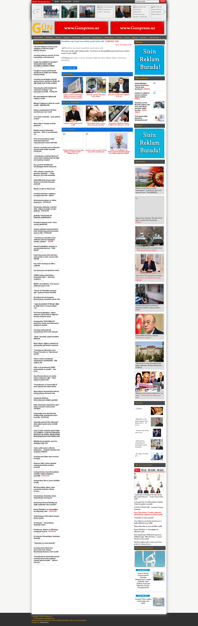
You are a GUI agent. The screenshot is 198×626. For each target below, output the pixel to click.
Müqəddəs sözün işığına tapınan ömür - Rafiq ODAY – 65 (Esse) (142, 422)
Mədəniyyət (109, 38)
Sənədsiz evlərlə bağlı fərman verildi (73, 124)
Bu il (137, 470)
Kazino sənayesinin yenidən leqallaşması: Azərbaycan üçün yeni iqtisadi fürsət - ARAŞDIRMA (149, 190)
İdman (119, 38)
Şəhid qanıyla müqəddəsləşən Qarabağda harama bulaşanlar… (141, 444)
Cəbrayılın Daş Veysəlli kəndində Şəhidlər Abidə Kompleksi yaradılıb (148, 503)
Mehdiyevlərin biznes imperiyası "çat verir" (149, 395)
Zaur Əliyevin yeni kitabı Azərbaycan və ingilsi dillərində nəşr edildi (148, 522)
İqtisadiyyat (97, 38)
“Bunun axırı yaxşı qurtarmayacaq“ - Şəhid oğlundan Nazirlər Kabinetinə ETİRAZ (149, 365)
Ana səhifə (38, 38)
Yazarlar (143, 38)
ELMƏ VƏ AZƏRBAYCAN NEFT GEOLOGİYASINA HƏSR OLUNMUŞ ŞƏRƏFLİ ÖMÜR (119, 151)
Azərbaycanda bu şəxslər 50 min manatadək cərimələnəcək (95, 151)
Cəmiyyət (76, 38)
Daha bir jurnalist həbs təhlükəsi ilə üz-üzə (118, 95)
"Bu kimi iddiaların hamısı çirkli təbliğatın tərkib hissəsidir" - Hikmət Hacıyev (73, 151)
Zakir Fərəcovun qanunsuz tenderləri (149, 278)
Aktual (58, 38)
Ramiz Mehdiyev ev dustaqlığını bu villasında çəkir (146, 530)
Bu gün (160, 470)
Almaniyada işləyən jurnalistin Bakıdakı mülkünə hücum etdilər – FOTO (148, 308)
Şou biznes (154, 38)
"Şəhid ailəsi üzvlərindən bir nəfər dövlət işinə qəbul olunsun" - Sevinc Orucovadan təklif (148, 497)
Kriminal (86, 38)
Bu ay (143, 470)
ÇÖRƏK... (139, 409)
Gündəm (49, 38)
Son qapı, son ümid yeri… (141, 455)
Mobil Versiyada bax (41, 2)
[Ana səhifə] (42, 34)
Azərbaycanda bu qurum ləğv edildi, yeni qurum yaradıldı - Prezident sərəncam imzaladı (73, 96)
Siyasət (66, 38)
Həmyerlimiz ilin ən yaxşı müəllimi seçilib (148, 526)
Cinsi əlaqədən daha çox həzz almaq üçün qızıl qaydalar (95, 124)
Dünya (134, 38)
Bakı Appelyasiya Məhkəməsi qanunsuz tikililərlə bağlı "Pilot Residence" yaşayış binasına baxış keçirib (148, 537)
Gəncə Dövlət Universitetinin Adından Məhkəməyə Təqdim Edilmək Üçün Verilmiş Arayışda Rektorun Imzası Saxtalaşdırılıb (143, 580)
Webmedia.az (44, 622)
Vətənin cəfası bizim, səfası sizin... (142, 431)
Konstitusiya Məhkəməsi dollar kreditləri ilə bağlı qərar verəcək (118, 124)
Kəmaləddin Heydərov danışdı (147, 336)
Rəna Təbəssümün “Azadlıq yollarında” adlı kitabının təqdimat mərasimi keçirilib (148, 514)
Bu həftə (151, 470)
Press (127, 38)
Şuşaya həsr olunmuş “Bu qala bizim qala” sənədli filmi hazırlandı (149, 220)
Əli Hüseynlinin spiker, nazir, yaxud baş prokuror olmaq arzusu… (147, 543)
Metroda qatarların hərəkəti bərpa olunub (96, 95)
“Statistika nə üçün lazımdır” (144, 518)
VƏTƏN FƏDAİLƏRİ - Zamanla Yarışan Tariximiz (148, 508)
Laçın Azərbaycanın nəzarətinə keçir (149, 249)
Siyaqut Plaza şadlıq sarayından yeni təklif (143, 601)
